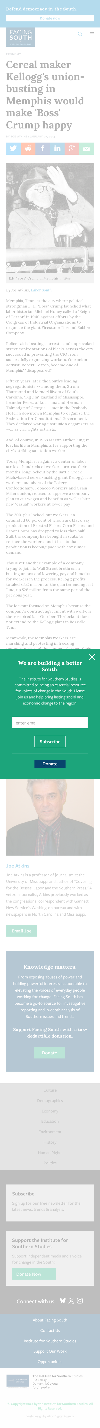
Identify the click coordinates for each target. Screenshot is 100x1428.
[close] (92, 657)
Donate (50, 763)
